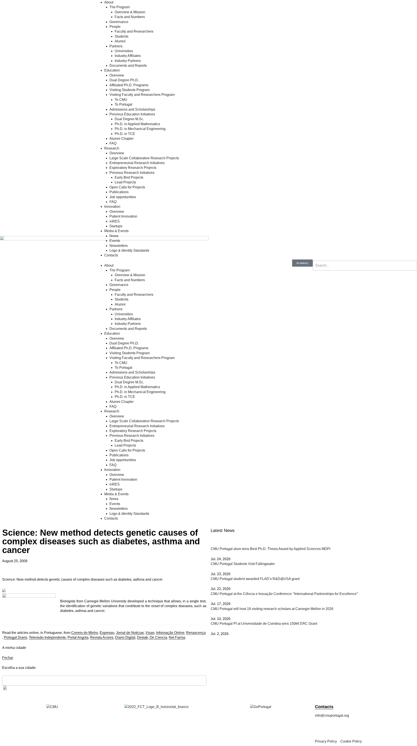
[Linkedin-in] (355, 727)
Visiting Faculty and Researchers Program (142, 94)
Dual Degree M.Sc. (129, 119)
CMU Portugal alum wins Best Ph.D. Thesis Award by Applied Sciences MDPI (270, 549)
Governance (118, 22)
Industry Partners (128, 61)
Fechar (7, 658)
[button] (365, 258)
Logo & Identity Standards (129, 250)
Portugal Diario (15, 637)
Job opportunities (122, 197)
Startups (115, 226)
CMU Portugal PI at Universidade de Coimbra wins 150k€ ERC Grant (264, 623)
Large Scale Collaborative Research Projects (144, 158)
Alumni (120, 41)
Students (121, 36)
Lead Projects (125, 182)
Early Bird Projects (129, 177)
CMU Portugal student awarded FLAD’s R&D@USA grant (255, 579)
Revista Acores (101, 637)
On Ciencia (158, 637)
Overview (116, 75)
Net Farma (177, 637)
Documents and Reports (128, 65)
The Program (119, 7)
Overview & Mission (130, 12)
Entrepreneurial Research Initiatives (137, 163)
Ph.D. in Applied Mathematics (137, 124)
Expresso (107, 633)
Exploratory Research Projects (132, 167)
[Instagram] (332, 727)
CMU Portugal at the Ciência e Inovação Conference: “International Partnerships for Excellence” (284, 594)
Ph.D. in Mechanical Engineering (140, 129)
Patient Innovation (123, 216)
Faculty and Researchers (134, 31)
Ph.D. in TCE (125, 134)
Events (114, 241)
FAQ (112, 143)
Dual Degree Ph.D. (124, 80)
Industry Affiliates (128, 56)
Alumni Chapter (121, 138)
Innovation (112, 206)
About (108, 2)
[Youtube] (367, 727)
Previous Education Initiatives (132, 114)
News (113, 236)
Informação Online (170, 633)
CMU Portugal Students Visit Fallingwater (243, 564)
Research (111, 148)
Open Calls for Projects (127, 187)
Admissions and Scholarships (132, 109)
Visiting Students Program (129, 90)
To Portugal (123, 104)
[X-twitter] (343, 727)
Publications (119, 192)
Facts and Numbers (130, 17)
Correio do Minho (84, 633)
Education (112, 70)
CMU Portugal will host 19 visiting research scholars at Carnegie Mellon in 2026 (272, 609)
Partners (115, 46)
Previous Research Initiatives (131, 172)
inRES (114, 221)
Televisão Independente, (48, 637)
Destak (142, 637)
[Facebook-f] (320, 727)
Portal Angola (78, 637)
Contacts (111, 255)
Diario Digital (125, 637)
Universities (124, 51)
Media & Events (116, 231)
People (115, 26)
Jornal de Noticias (130, 633)
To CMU (121, 99)
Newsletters (118, 246)
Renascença (196, 633)
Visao (150, 633)
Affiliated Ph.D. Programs (128, 85)
